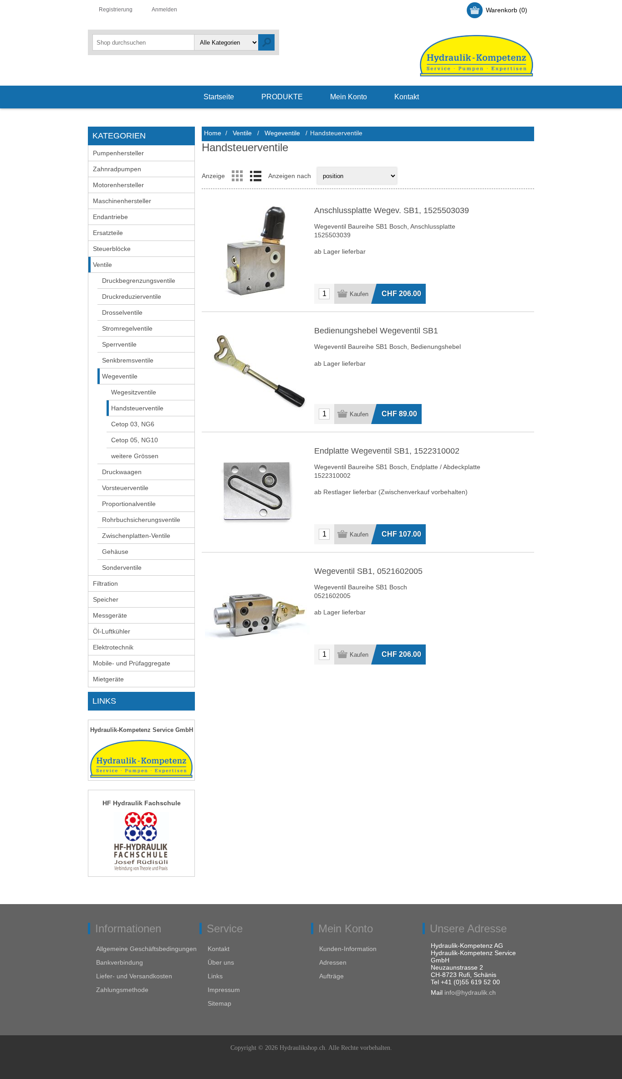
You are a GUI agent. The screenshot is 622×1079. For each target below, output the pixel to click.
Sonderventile (122, 567)
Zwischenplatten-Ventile (136, 535)
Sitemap (219, 1003)
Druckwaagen (122, 472)
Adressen (333, 962)
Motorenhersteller (118, 185)
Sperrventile (119, 344)
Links (215, 976)
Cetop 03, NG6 (132, 424)
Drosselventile (122, 312)
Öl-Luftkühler (111, 631)
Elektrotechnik (113, 647)
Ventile (102, 264)
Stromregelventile (127, 328)
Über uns (221, 962)
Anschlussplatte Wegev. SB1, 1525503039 (391, 210)
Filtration (105, 583)
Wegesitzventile (133, 392)
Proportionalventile (129, 503)
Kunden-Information (348, 948)
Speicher (105, 599)
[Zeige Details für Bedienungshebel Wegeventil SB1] (257, 371)
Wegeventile (120, 376)
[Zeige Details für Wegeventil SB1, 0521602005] (257, 612)
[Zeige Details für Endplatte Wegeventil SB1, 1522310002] (257, 492)
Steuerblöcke (112, 248)
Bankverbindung (119, 962)
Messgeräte (110, 615)
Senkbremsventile (127, 360)
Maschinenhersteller (122, 201)
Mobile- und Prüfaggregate (131, 663)
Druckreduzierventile (131, 296)
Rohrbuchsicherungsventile (141, 519)
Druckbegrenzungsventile (138, 280)
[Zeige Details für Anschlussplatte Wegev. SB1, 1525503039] (257, 251)
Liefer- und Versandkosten (134, 976)
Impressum (224, 989)
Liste (255, 176)
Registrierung (116, 9)
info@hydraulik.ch (470, 992)
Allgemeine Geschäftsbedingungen (146, 948)
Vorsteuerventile (125, 487)
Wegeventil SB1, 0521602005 (368, 571)
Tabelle (237, 176)
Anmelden (164, 9)
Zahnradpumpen (117, 169)
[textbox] (143, 42)
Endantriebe (110, 216)
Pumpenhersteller (118, 153)
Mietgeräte (108, 679)
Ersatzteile (108, 232)
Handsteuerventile (137, 408)
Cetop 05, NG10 (134, 440)
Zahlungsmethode (122, 989)
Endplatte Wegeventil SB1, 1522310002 (386, 450)
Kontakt (218, 948)
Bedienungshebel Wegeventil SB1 (376, 330)
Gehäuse (115, 551)
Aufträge (331, 976)
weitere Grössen (134, 456)
